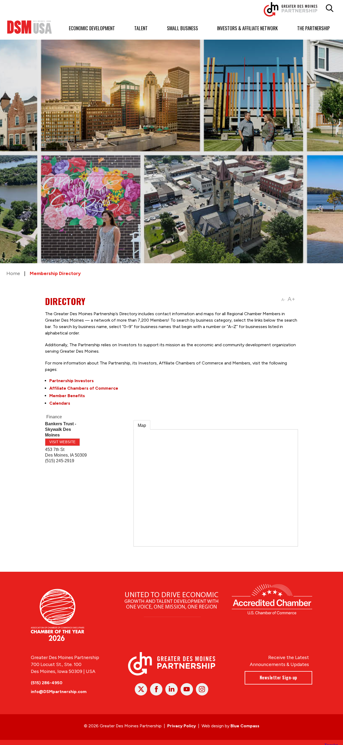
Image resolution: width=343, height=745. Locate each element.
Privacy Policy (181, 725)
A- (283, 300)
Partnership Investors (71, 380)
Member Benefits (67, 395)
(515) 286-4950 (46, 682)
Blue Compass (244, 725)
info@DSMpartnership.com (59, 691)
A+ (291, 299)
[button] (329, 8)
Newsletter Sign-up (278, 677)
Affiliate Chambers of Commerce (83, 388)
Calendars (59, 403)
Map (142, 425)
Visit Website (62, 442)
